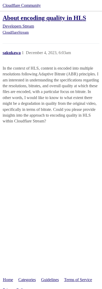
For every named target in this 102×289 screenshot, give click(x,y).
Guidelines (50, 279)
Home (8, 279)
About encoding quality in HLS (44, 17)
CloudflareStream (16, 32)
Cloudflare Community (22, 5)
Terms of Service (78, 279)
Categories (27, 279)
